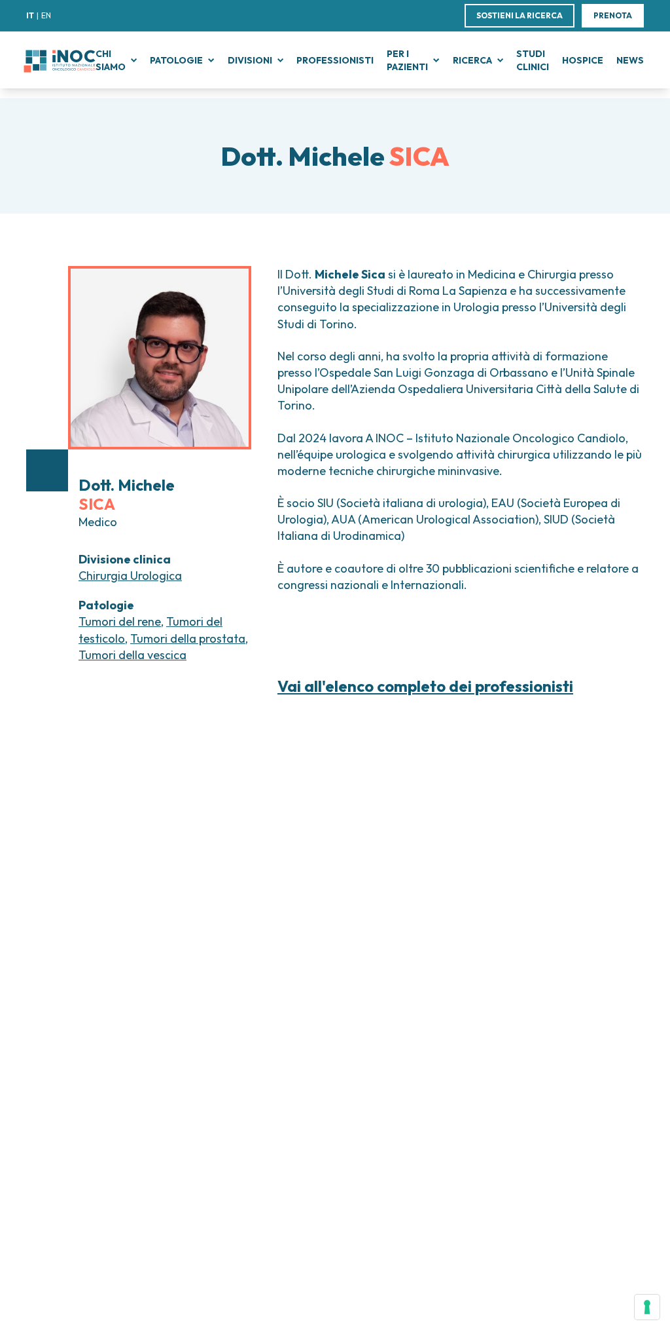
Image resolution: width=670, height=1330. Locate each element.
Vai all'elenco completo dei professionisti (425, 686)
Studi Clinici (532, 60)
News (630, 60)
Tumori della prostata (187, 638)
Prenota (612, 15)
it (30, 15)
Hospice (582, 60)
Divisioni (250, 60)
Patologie (176, 60)
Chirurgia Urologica (130, 575)
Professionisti (335, 60)
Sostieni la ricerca (519, 15)
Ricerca (472, 60)
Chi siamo (111, 60)
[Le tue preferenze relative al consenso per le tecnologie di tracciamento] (647, 1307)
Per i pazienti (407, 60)
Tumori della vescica (132, 654)
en (46, 15)
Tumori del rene (120, 621)
